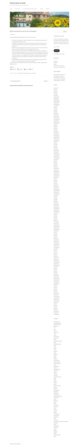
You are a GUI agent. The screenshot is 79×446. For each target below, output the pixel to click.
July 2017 (55, 250)
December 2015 (56, 278)
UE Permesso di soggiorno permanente (61, 421)
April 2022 (55, 165)
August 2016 (56, 266)
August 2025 (56, 105)
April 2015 (55, 290)
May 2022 (55, 163)
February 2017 (56, 257)
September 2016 (57, 265)
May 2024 (55, 128)
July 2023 (55, 143)
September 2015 (57, 283)
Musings (55, 387)
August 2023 (56, 141)
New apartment (56, 390)
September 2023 (57, 140)
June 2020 (55, 198)
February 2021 (56, 186)
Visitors (55, 428)
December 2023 (56, 135)
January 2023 (56, 152)
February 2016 (56, 275)
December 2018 (56, 224)
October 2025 (56, 102)
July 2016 (55, 268)
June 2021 (55, 180)
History (55, 355)
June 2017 (55, 251)
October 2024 (56, 120)
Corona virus (56, 332)
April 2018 (55, 236)
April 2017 (55, 254)
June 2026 (55, 90)
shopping (55, 409)
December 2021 (56, 171)
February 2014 (56, 311)
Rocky (55, 408)
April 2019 (55, 218)
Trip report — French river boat (59, 67)
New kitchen (56, 391)
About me (47, 8)
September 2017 (57, 247)
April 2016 (55, 272)
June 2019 (55, 216)
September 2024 (57, 122)
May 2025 (55, 110)
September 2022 (57, 157)
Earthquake (56, 338)
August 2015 (56, 284)
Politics (55, 399)
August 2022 (56, 159)
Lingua (55, 378)
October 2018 (56, 227)
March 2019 (56, 220)
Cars (54, 327)
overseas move (56, 394)
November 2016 (57, 262)
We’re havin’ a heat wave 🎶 (59, 65)
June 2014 (55, 305)
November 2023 (57, 137)
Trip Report (56, 419)
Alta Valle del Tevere (57, 323)
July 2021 (55, 178)
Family (55, 342)
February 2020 (56, 204)
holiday (55, 357)
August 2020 (56, 195)
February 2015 (56, 293)
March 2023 (56, 149)
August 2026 (56, 88)
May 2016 (55, 271)
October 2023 (56, 138)
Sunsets (55, 411)
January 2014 (56, 312)
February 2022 (56, 168)
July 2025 (55, 107)
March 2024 (56, 131)
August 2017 (56, 248)
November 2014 (57, 297)
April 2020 (55, 201)
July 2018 (55, 232)
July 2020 (55, 196)
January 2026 (56, 98)
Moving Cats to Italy (57, 385)
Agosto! (55, 64)
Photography (56, 397)
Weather (55, 430)
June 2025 (55, 108)
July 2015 (55, 285)
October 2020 (56, 192)
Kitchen (55, 372)
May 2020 (55, 199)
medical (55, 381)
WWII (55, 436)
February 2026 (56, 96)
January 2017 (56, 259)
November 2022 (57, 154)
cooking (55, 330)
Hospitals (55, 358)
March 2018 (56, 238)
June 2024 (55, 126)
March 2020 (56, 202)
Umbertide (56, 422)
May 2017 (55, 253)
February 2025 (56, 114)
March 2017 (56, 256)
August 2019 (56, 213)
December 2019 (56, 207)
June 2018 (55, 233)
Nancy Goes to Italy (17, 3)
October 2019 (56, 210)
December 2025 (56, 99)
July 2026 (55, 89)
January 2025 (56, 116)
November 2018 (57, 226)
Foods (55, 347)
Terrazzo (55, 412)
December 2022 (56, 153)
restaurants (56, 406)
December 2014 (56, 296)
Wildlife (55, 433)
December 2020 (56, 189)
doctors (55, 335)
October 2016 (56, 263)
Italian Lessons (56, 366)
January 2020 (56, 205)
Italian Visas (56, 370)
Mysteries (55, 388)
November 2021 (57, 172)
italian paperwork (57, 369)
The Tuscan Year (57, 413)
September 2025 (57, 104)
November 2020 (57, 190)
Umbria (55, 424)
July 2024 (55, 125)
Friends (55, 348)
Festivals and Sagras (57, 344)
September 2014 (57, 300)
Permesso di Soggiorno (58, 396)
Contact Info (17, 8)
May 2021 (55, 181)
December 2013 (56, 314)
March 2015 (56, 291)
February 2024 (56, 132)
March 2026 (56, 95)
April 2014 (55, 308)
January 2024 (56, 134)
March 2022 (56, 166)
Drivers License (56, 336)
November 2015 (57, 280)
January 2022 (56, 169)
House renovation (57, 361)
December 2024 (56, 117)
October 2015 (56, 281)
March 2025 (56, 113)
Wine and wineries (57, 434)
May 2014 (55, 306)
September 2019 (57, 211)
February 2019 (56, 221)
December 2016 (56, 260)
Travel (55, 418)
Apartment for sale (57, 324)
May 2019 (55, 217)
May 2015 (55, 288)
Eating (55, 339)
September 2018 (57, 229)
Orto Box (55, 62)
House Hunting (56, 360)
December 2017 (56, 242)
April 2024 (55, 129)
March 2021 (56, 184)
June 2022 (55, 162)
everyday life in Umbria (58, 341)
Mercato (55, 382)
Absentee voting (57, 321)
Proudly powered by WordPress (15, 443)
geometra (21, 73)
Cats (54, 329)
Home (11, 8)
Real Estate (56, 400)
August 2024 (56, 123)
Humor (55, 364)
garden (55, 349)
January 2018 (56, 241)
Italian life (55, 367)
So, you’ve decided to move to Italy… (30, 8)
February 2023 (56, 150)
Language (55, 373)
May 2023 (55, 146)
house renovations (26, 73)
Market (55, 379)
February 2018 (56, 239)
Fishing (55, 345)
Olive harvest (56, 393)
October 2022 (56, 156)
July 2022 (55, 160)
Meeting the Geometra (15, 80)
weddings (55, 431)
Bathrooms (56, 326)
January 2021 (56, 187)
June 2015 (55, 287)
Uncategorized (56, 425)
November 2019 (57, 208)
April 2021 (55, 183)
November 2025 (57, 101)
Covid (55, 333)
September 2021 (57, 175)
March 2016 (56, 274)
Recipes (41, 8)
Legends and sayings (57, 376)
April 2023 (55, 147)
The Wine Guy (56, 415)
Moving (55, 384)
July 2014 (55, 303)
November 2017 (57, 244)
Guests (55, 352)
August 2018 (56, 230)
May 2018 (55, 235)
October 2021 (56, 174)
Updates (46, 80)
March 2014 (56, 309)
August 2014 (56, 302)
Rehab (55, 403)
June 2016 (55, 269)
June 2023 (55, 144)
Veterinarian (56, 427)
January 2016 (56, 277)
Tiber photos (56, 416)
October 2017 (56, 245)
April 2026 (55, 93)
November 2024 (57, 119)
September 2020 (57, 193)
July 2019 (55, 214)
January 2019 (56, 223)
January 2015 (56, 294)
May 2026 (55, 92)
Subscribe (56, 50)
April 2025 (55, 111)
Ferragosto (56, 61)
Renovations (56, 405)
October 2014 (56, 299)
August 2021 (56, 177)
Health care (56, 354)
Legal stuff (56, 375)
